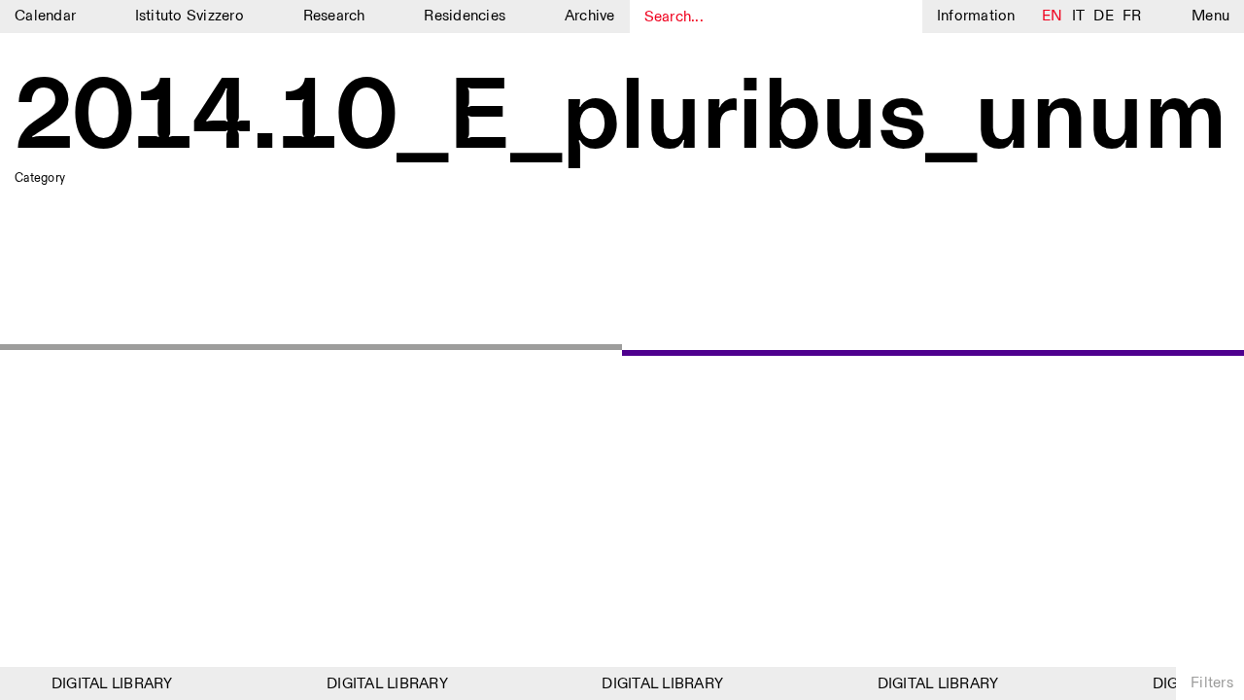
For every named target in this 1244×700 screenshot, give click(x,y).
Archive (590, 16)
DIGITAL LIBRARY (109, 684)
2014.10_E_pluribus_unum (621, 119)
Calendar (45, 16)
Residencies (464, 16)
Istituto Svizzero (189, 16)
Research (334, 16)
